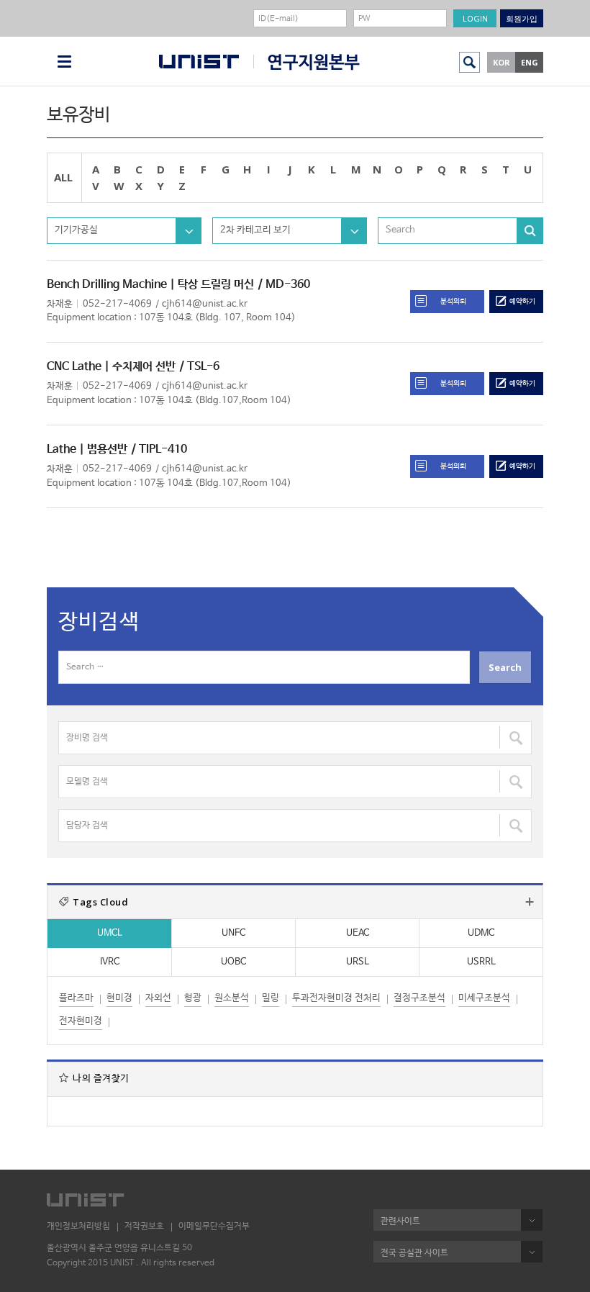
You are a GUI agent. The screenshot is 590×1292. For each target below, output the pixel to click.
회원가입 (521, 18)
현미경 (119, 998)
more (529, 902)
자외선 (158, 998)
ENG (529, 62)
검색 (469, 62)
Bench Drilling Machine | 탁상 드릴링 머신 (150, 285)
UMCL (109, 933)
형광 (192, 998)
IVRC (109, 962)
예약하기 (522, 301)
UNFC (233, 933)
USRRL (481, 962)
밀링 (270, 998)
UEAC (357, 933)
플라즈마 (76, 998)
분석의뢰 (453, 301)
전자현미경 (80, 1021)
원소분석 (231, 998)
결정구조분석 (419, 998)
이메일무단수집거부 (214, 1226)
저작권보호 (144, 1226)
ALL (63, 177)
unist (199, 61)
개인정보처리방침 (78, 1226)
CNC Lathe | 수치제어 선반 (111, 367)
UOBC (233, 962)
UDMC (481, 933)
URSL (357, 962)
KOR (501, 62)
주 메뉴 (64, 61)
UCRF (306, 62)
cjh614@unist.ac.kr (205, 304)
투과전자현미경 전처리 (336, 998)
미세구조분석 (484, 998)
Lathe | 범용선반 (87, 449)
